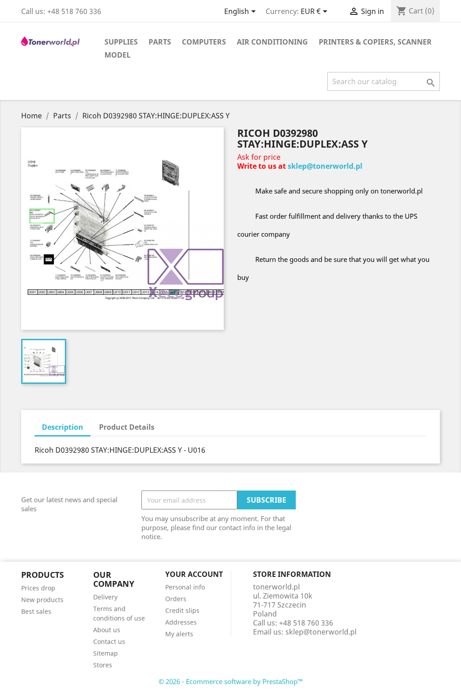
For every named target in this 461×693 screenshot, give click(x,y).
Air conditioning (272, 42)
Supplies (121, 42)
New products (42, 599)
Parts (160, 42)
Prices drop (38, 588)
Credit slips (182, 610)
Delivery (105, 597)
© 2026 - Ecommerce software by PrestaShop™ (230, 681)
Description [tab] (62, 427)
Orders (175, 598)
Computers (204, 42)
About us (106, 630)
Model (117, 55)
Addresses (181, 622)
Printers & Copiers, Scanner (375, 42)
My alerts (179, 634)
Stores (102, 665)
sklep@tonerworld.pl (325, 166)
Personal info (185, 587)
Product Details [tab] (126, 427)
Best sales (36, 611)
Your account (194, 574)
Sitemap (105, 653)
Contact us (109, 641)
